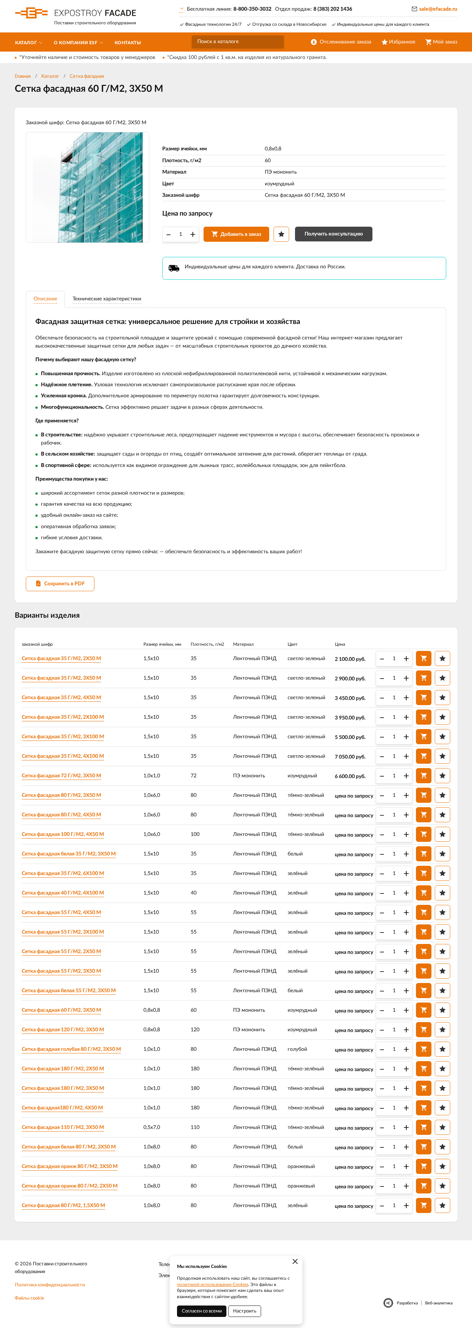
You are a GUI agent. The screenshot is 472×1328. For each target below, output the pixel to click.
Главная (23, 76)
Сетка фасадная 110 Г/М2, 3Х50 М (63, 1127)
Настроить (244, 1311)
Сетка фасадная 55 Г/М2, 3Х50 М (61, 971)
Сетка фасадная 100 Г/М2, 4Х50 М (63, 834)
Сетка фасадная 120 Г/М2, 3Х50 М (63, 1029)
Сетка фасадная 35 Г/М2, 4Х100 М (63, 756)
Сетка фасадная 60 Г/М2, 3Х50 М (61, 1010)
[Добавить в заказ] (423, 658)
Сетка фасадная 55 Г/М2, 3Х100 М (63, 932)
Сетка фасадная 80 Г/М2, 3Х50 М (61, 795)
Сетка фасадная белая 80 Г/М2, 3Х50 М (69, 1147)
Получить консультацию (334, 234)
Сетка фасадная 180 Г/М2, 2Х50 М (63, 1068)
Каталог (50, 76)
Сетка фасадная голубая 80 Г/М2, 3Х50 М (71, 1049)
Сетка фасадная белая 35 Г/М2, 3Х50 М (69, 854)
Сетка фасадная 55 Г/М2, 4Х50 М (61, 912)
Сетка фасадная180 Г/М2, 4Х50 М (62, 1108)
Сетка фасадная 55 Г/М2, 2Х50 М (61, 951)
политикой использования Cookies (212, 1284)
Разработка (407, 1303)
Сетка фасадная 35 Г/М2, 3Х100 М (63, 736)
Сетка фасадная (87, 76)
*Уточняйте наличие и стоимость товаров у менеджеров (87, 57)
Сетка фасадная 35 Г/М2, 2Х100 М (63, 717)
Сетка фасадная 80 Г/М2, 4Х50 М (61, 815)
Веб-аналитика (438, 1303)
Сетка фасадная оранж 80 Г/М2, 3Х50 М (70, 1166)
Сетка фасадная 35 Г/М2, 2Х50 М (61, 658)
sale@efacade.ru (438, 9)
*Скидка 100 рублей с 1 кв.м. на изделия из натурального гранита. (247, 57)
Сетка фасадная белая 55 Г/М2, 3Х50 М (69, 990)
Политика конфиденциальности (50, 1285)
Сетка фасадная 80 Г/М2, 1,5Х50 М (63, 1205)
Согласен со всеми (202, 1311)
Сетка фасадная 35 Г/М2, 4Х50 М (61, 697)
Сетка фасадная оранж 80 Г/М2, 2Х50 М (70, 1186)
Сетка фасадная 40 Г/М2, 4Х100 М (63, 893)
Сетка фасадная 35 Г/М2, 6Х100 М (63, 873)
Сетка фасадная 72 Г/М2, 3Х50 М (61, 775)
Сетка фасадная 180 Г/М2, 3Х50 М (63, 1088)
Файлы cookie (29, 1298)
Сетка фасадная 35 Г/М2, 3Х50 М (61, 678)
